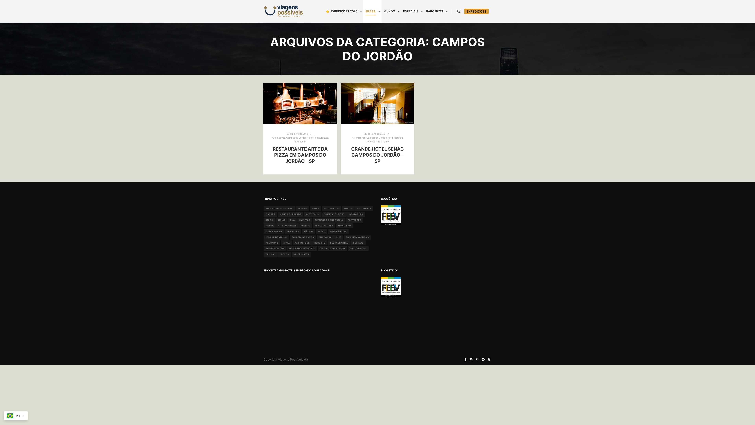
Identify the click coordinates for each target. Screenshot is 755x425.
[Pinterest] (477, 359)
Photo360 (325, 237)
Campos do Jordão (296, 137)
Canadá (270, 214)
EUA (292, 220)
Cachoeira (364, 208)
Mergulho (344, 226)
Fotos (270, 226)
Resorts (319, 243)
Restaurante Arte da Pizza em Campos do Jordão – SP (300, 155)
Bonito (348, 208)
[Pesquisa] (458, 11)
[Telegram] (483, 359)
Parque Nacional (276, 237)
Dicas (269, 220)
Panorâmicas (338, 231)
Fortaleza (354, 220)
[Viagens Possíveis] (283, 11)
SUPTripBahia (358, 248)
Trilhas (271, 254)
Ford (310, 137)
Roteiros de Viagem (332, 248)
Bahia (315, 208)
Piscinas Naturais (357, 237)
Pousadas (272, 243)
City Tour (312, 214)
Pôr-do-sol (302, 243)
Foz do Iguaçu (287, 226)
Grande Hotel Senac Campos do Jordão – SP (377, 155)
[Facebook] (465, 359)
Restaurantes (321, 137)
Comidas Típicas (334, 214)
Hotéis (305, 226)
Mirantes (293, 231)
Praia (286, 243)
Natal (321, 231)
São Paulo (300, 141)
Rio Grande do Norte (302, 248)
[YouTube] (489, 359)
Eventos (304, 220)
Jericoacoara (324, 226)
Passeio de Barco (303, 237)
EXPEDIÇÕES (476, 11)
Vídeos (284, 254)
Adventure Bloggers (279, 208)
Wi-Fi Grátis (301, 254)
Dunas (281, 220)
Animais (302, 208)
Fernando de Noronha (329, 220)
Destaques (356, 214)
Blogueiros (331, 208)
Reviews (358, 243)
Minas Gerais (274, 231)
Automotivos (278, 137)
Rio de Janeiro (275, 248)
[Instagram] (471, 359)
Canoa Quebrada (290, 214)
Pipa (338, 237)
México (308, 231)
